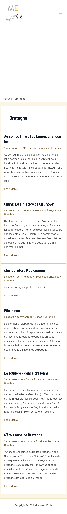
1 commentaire (13, 148)
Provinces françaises (36, 148)
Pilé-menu (12, 310)
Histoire (30, 441)
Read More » (11, 189)
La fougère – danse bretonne (26, 373)
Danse (38, 316)
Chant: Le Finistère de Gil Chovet (29, 203)
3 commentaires (13, 379)
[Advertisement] (33, 62)
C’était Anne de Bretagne (23, 434)
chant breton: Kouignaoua (24, 270)
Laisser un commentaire (18, 210)
